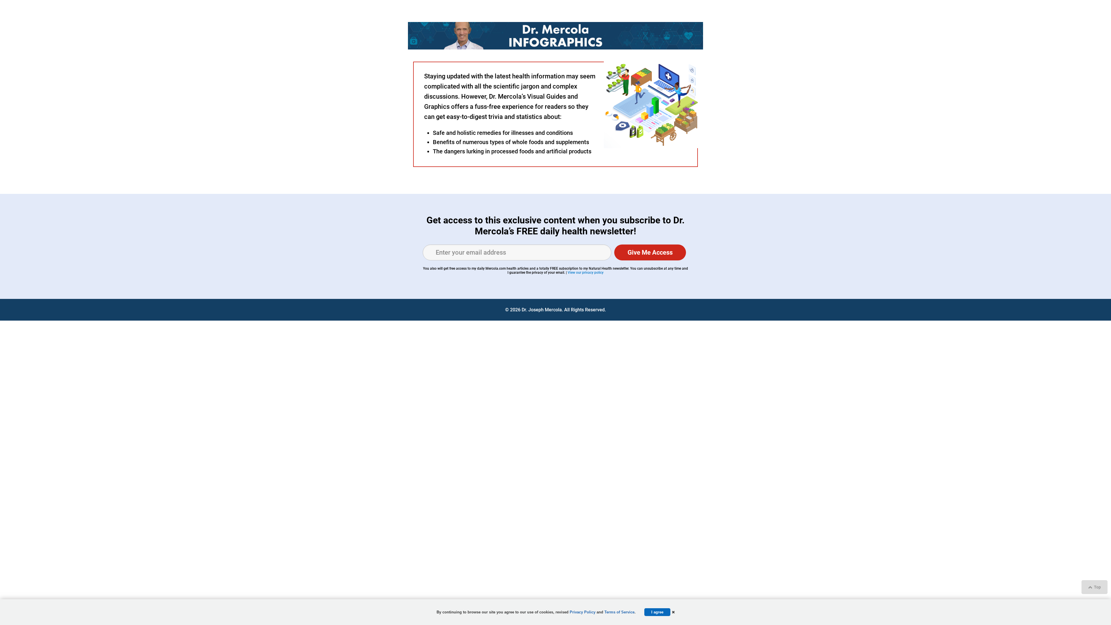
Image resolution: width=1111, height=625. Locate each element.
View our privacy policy (586, 273)
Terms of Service (619, 612)
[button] (673, 612)
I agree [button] (657, 612)
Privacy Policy (582, 612)
